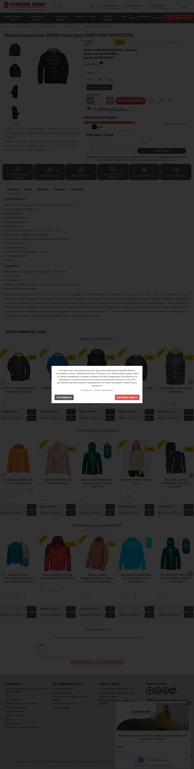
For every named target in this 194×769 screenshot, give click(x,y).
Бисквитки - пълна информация (97, 390)
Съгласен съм (126, 397)
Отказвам (63, 397)
